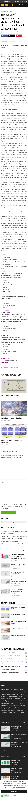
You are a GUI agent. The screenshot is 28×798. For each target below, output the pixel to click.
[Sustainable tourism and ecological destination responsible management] (5, 555)
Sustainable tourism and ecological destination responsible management (18, 556)
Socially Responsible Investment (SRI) (16, 727)
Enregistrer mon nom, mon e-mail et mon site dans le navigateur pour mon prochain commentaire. (13, 506)
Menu (24, 5)
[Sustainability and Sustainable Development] (5, 743)
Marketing (5, 757)
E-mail (3, 490)
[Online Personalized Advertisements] (5, 769)
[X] (20, 1)
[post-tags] (24, 550)
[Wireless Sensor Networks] (5, 614)
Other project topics (6, 11)
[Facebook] (16, 1)
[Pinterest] (22, 1)
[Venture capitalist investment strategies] (5, 735)
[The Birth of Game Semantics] (5, 629)
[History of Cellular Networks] (5, 636)
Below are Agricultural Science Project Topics (13, 544)
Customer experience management (17, 777)
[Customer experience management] (5, 776)
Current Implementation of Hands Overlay (18, 608)
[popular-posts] (4, 550)
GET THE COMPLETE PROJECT (9, 367)
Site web (3, 497)
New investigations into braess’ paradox (17, 573)
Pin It (19, 36)
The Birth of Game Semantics (19, 628)
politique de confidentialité (19, 787)
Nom (2, 482)
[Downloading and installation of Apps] (5, 621)
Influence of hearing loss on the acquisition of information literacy (19, 591)
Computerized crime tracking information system (19, 565)
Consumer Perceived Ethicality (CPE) (16, 761)
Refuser (14, 795)
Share (5, 36)
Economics (5, 723)
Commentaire (5, 461)
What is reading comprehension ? (10, 541)
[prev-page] (2, 643)
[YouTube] (18, 1)
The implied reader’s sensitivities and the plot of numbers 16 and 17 (18, 581)
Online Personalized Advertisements (16, 769)
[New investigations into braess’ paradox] (5, 572)
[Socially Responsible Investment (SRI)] (5, 727)
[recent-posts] (10, 550)
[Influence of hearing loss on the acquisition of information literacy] (5, 590)
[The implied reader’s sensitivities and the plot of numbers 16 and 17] (5, 580)
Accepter (14, 791)
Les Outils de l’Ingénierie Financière (11, 418)
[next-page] (4, 643)
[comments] (17, 550)
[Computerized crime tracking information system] (5, 564)
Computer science (8, 603)
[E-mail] (26, 1)
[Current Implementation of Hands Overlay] (5, 607)
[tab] (4, 550)
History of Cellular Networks (18, 635)
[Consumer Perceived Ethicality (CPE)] (5, 761)
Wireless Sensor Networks (18, 614)
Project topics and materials (9, 32)
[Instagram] (24, 1)
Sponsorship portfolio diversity (10, 395)
